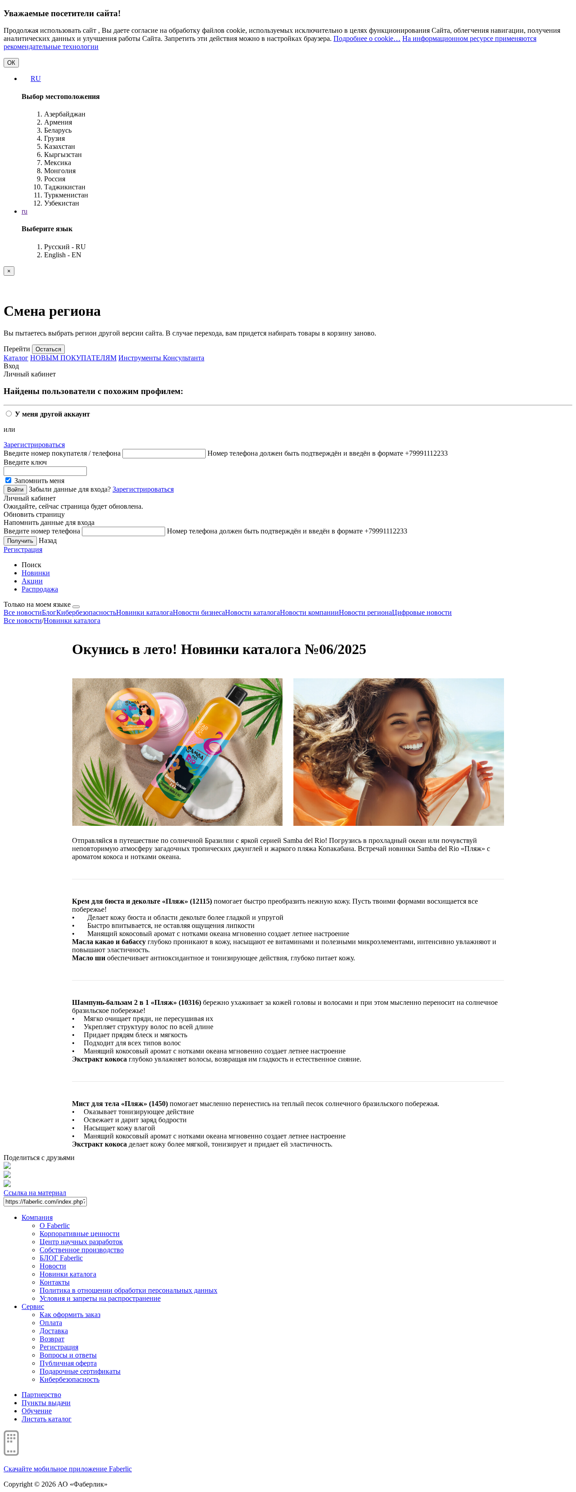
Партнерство (41, 1394)
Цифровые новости (422, 612)
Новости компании (309, 612)
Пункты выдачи (46, 1403)
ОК (11, 62)
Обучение (37, 1411)
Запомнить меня (38, 480)
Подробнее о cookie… (366, 38)
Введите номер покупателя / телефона (62, 453)
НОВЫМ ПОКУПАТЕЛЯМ (73, 358)
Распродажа (40, 589)
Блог (49, 612)
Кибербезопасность (86, 612)
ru (24, 211)
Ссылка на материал (35, 1192)
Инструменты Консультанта (161, 358)
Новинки (36, 573)
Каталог (16, 358)
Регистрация (23, 549)
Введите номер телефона (42, 531)
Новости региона (365, 612)
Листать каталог (47, 1419)
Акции (32, 581)
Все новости (23, 612)
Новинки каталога (144, 612)
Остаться (48, 349)
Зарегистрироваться (34, 444)
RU (36, 78)
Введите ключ (25, 462)
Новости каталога (252, 612)
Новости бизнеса (199, 612)
